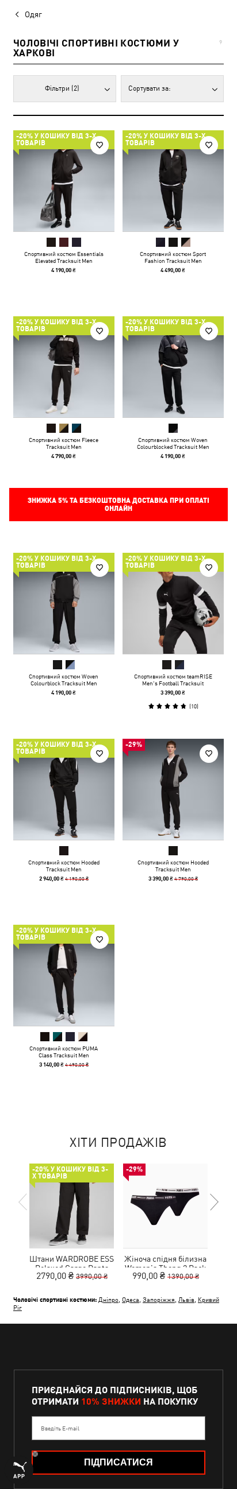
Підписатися (118, 1462)
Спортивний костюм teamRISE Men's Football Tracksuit (173, 680)
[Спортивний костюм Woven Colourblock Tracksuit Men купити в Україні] (63, 603)
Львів (186, 1299)
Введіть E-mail (60, 1428)
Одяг (33, 14)
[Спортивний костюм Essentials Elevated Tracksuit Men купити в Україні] (63, 180)
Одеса (130, 1299)
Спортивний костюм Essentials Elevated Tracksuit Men (64, 257)
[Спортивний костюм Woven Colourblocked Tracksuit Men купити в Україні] (173, 366)
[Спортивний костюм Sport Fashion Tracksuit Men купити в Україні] (173, 180)
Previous (23, 1202)
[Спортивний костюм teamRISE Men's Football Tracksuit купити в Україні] (173, 603)
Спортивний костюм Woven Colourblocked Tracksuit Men (173, 443)
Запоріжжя (159, 1299)
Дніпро (108, 1299)
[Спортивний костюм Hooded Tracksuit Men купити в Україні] (63, 789)
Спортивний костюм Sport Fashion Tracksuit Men (173, 257)
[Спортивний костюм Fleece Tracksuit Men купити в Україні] (63, 366)
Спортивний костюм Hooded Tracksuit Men (64, 866)
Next (213, 1202)
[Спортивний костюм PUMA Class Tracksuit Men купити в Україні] (63, 975)
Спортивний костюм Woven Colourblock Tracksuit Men (63, 680)
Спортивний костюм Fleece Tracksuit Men (63, 443)
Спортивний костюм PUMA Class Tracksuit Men (63, 1051)
